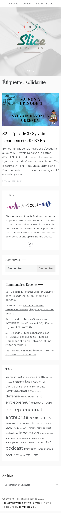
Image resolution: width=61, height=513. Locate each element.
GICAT (24, 427)
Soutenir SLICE (44, 3)
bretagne (18, 381)
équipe (32, 455)
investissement (23, 438)
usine (22, 456)
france (47, 423)
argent (40, 376)
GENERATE (12, 427)
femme (10, 423)
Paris (23, 442)
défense (12, 396)
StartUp (48, 448)
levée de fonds (40, 438)
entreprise (16, 417)
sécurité (12, 455)
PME (48, 442)
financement (23, 423)
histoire (32, 428)
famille (45, 417)
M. (21, 181)
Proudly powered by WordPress (21, 502)
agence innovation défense (20, 377)
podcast (14, 448)
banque (8, 382)
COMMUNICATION (16, 391)
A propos (13, 3)
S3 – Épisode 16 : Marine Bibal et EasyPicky (30, 291)
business (31, 381)
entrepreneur (17, 402)
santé (40, 449)
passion (31, 442)
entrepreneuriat (24, 409)
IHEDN (48, 428)
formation (37, 423)
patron (40, 442)
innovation (29, 433)
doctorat (38, 391)
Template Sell (27, 506)
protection (30, 448)
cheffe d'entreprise (34, 386)
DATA (31, 391)
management (12, 442)
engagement (31, 396)
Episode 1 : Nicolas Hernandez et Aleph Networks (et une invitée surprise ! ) (28, 340)
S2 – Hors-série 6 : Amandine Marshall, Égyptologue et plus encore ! (29, 309)
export (34, 417)
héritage (41, 428)
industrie (11, 433)
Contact (27, 3)
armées (49, 377)
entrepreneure (41, 402)
